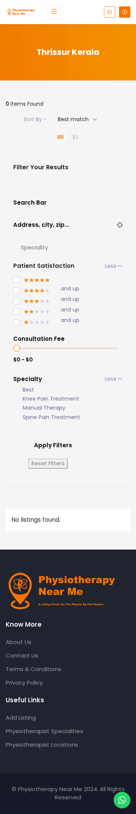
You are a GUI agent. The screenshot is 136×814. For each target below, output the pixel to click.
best (28, 390)
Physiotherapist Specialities (44, 731)
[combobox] (68, 247)
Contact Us (22, 655)
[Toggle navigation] (54, 12)
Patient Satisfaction (43, 266)
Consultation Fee (39, 339)
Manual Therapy (44, 408)
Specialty (27, 379)
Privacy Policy (24, 682)
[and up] (31, 289)
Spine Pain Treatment (51, 417)
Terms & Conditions (33, 669)
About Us (18, 642)
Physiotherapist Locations (42, 745)
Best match (73, 119)
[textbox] (34, 247)
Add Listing (21, 717)
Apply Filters (53, 445)
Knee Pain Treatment (51, 399)
